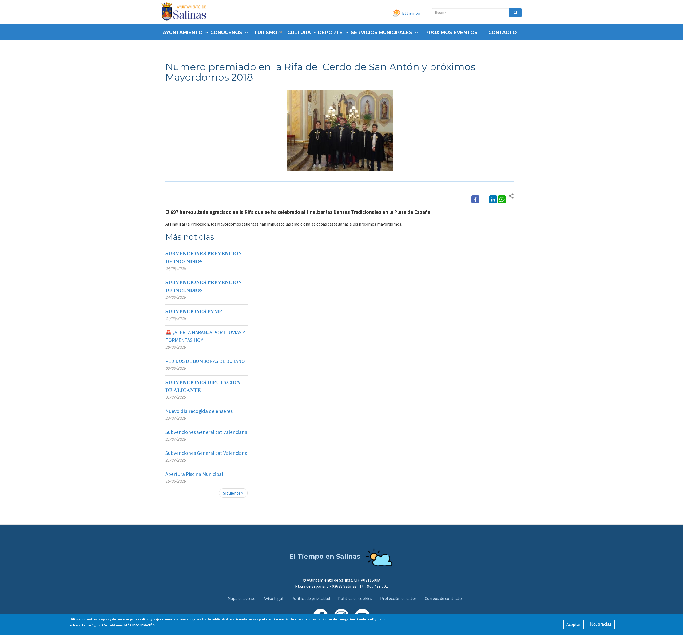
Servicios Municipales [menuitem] (381, 32)
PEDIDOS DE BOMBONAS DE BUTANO (205, 361)
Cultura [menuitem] (299, 32)
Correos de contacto (443, 598)
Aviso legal (273, 598)
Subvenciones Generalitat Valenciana (206, 432)
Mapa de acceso (242, 598)
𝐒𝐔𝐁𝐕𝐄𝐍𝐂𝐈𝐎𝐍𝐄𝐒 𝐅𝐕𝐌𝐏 (193, 311)
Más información (139, 625)
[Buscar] (515, 12)
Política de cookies (355, 598)
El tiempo (411, 13)
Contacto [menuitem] (502, 32)
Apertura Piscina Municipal (194, 474)
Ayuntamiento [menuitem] (182, 32)
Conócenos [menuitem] (226, 32)
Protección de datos (398, 598)
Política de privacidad (310, 598)
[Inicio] (185, 12)
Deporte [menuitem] (330, 32)
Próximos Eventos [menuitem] (451, 32)
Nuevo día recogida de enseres (199, 411)
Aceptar (573, 624)
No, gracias (601, 624)
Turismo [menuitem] (265, 32)
